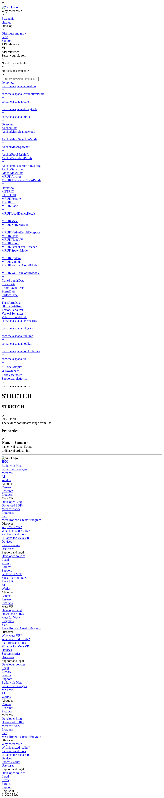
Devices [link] (7, 541)
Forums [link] (6, 567)
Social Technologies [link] (14, 469)
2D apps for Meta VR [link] (15, 538)
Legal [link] (5, 559)
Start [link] (4, 516)
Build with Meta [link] (12, 465)
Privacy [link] (6, 563)
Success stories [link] (11, 545)
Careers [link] (6, 487)
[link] (10, 7)
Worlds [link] (6, 480)
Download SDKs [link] (13, 505)
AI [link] (3, 476)
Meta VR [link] (7, 473)
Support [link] (7, 570)
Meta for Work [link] (11, 509)
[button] (82, 4)
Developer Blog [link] (12, 501)
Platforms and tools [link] (14, 534)
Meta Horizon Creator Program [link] (21, 520)
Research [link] (7, 491)
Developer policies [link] (13, 556)
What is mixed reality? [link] (16, 530)
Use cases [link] (8, 548)
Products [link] (7, 494)
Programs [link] (8, 512)
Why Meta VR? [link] (12, 527)
